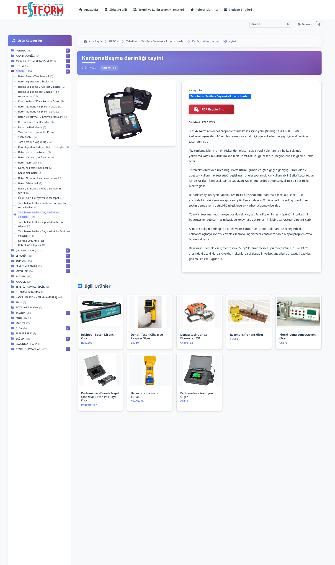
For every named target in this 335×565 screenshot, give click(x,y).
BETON (114, 41)
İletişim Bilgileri (240, 10)
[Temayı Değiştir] (319, 24)
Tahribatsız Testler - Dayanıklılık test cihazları (155, 41)
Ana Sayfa (90, 10)
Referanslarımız (206, 10)
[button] (288, 24)
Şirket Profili (118, 10)
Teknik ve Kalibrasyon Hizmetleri (161, 10)
